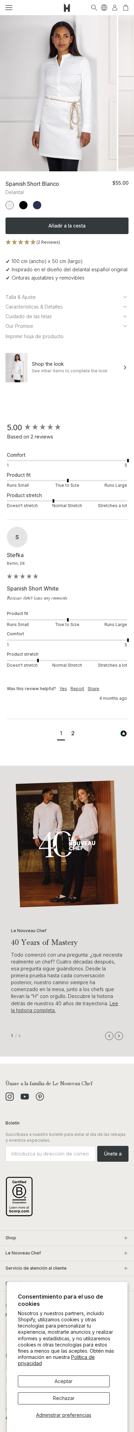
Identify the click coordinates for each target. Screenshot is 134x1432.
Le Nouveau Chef (23, 1252)
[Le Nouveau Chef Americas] (67, 7)
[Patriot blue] (37, 205)
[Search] (94, 7)
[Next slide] (119, 1036)
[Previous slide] (109, 1036)
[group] (67, 427)
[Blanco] (9, 205)
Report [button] (77, 688)
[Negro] (23, 205)
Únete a (113, 1154)
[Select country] (104, 7)
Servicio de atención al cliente (36, 1268)
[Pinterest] (40, 1096)
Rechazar (64, 1398)
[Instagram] (9, 1096)
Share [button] (93, 688)
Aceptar (63, 1381)
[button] (9, 7)
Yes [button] (63, 688)
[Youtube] (25, 1096)
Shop (10, 1237)
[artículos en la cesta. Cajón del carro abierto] (125, 7)
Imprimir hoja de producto (34, 336)
